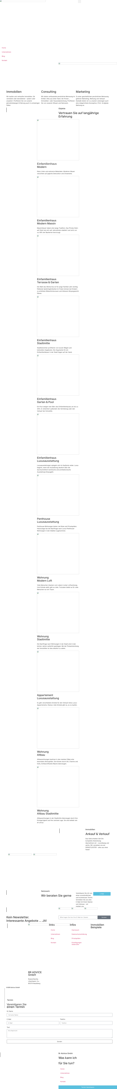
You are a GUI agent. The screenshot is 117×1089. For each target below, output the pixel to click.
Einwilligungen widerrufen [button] (77, 943)
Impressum (75, 930)
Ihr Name (10, 1011)
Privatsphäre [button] (76, 938)
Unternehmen (6, 52)
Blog (3, 56)
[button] (79, 1)
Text (8, 1027)
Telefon (62, 1019)
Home (4, 48)
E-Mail (9, 1019)
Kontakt (4, 60)
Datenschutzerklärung (79, 934)
